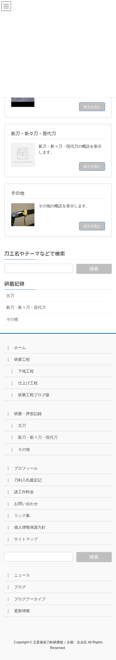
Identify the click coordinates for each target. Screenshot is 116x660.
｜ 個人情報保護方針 (26, 527)
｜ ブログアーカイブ (26, 599)
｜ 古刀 (18, 425)
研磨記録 (17, 283)
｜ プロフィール (22, 468)
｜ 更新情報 (18, 611)
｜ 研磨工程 (18, 359)
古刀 (10, 295)
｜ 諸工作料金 (20, 492)
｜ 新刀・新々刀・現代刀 (33, 437)
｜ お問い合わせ (22, 503)
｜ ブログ (16, 587)
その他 (12, 319)
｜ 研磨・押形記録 (24, 413)
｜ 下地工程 (22, 371)
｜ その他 (20, 449)
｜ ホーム (16, 347)
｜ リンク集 (18, 515)
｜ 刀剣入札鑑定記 (24, 480)
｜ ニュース (18, 575)
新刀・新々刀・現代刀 (26, 307)
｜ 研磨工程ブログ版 (30, 395)
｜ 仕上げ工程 (24, 383)
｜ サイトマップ (22, 539)
